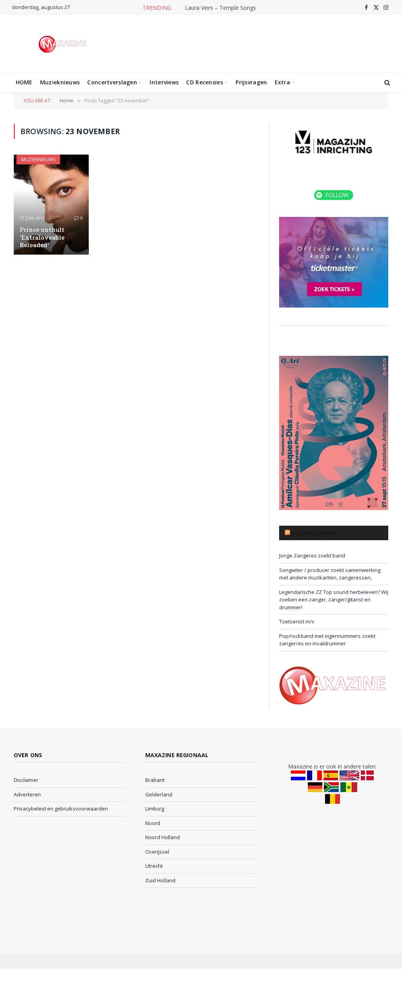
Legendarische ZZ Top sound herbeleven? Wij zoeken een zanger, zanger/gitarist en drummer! (333, 599)
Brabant (154, 779)
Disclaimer (26, 779)
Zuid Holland (160, 880)
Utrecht (154, 865)
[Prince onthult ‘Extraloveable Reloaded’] (51, 204)
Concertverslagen (112, 82)
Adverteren (27, 794)
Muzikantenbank (314, 533)
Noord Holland (162, 837)
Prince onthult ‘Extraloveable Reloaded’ (42, 237)
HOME (24, 82)
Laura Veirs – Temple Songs (220, 7)
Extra (282, 82)
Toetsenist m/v (296, 621)
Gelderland (158, 794)
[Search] (386, 82)
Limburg (154, 808)
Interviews (164, 82)
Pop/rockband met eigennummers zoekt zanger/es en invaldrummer (327, 639)
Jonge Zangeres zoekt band (312, 555)
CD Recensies (204, 82)
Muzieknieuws (60, 82)
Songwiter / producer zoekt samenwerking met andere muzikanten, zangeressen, (329, 573)
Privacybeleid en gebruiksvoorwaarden (61, 808)
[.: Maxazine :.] (63, 43)
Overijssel (157, 851)
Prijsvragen (251, 82)
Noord (152, 823)
